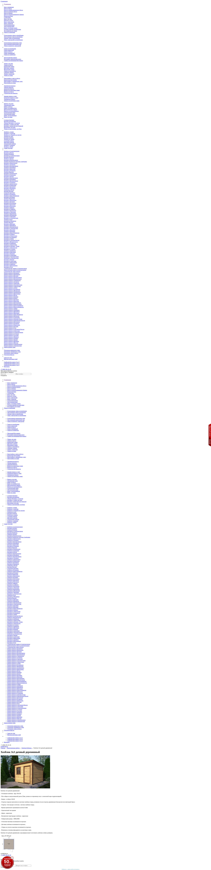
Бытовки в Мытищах (10, 252)
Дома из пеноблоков (9, 34)
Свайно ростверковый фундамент (13, 60)
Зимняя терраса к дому (10, 96)
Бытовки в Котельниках (10, 265)
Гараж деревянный (9, 53)
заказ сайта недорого (73, 869)
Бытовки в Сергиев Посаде (11, 240)
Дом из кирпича (8, 41)
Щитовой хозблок (9, 142)
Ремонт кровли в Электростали (13, 345)
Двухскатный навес (9, 114)
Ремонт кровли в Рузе (10, 328)
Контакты (6, 366)
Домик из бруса (8, 65)
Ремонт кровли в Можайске (12, 311)
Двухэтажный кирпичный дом (12, 44)
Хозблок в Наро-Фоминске (11, 195)
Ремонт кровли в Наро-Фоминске (13, 314)
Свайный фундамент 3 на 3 (11, 365)
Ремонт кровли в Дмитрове (11, 283)
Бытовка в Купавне (9, 197)
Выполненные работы (10, 149)
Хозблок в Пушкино (9, 194)
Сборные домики (9, 72)
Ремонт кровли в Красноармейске (13, 305)
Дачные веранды (8, 87)
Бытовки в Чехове (9, 259)
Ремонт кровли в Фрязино (11, 337)
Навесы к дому (8, 102)
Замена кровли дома (9, 347)
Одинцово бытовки (9, 192)
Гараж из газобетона (9, 54)
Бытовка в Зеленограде (10, 173)
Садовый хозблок (9, 141)
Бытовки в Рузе (8, 267)
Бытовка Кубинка (9, 157)
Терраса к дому (8, 94)
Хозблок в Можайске (10, 225)
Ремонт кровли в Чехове (11, 340)
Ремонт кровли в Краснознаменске (14, 307)
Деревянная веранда (9, 86)
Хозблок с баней (8, 146)
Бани (5, 5)
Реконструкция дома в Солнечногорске (15, 270)
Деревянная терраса (9, 99)
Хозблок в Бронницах (10, 213)
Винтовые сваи (8, 356)
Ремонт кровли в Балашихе (11, 273)
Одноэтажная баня (9, 25)
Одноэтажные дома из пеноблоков (13, 35)
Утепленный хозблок (10, 143)
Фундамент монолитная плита (12, 59)
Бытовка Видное (8, 191)
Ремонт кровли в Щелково (11, 341)
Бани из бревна (8, 13)
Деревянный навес (9, 105)
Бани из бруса (8, 8)
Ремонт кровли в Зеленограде (12, 292)
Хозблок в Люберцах (10, 250)
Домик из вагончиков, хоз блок (13, 129)
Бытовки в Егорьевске (10, 237)
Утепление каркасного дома (12, 350)
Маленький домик (9, 69)
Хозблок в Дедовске (9, 164)
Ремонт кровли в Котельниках (12, 302)
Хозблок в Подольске (10, 210)
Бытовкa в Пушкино (9, 170)
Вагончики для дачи (9, 127)
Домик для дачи (8, 63)
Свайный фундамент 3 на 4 (11, 363)
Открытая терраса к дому (11, 97)
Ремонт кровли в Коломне (11, 299)
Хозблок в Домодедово (10, 244)
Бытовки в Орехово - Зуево (11, 246)
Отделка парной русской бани (12, 29)
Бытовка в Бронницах (10, 200)
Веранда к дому (8, 84)
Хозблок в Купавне (9, 201)
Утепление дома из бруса (11, 353)
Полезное (6, 360)
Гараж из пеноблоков (10, 48)
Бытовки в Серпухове (10, 261)
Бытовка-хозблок (9, 138)
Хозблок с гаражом (9, 145)
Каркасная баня (8, 16)
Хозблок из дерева (9, 139)
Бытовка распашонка (10, 121)
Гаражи (6, 47)
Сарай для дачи (8, 148)
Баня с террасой (8, 23)
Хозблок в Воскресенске (11, 242)
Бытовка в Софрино (9, 209)
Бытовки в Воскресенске (11, 227)
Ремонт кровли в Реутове (11, 326)
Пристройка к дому (9, 77)
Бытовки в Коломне (9, 230)
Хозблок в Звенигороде (10, 184)
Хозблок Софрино (9, 207)
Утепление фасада (9, 354)
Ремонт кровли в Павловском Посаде (14, 320)
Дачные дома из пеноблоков (12, 38)
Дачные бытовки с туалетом (12, 123)
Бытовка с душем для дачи (11, 124)
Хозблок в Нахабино (10, 167)
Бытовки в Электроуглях (11, 228)
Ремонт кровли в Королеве (11, 301)
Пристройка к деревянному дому (13, 81)
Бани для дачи (8, 19)
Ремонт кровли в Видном (11, 276)
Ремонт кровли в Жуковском (12, 291)
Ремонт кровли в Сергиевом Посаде (14, 329)
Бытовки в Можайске (10, 221)
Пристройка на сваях (10, 83)
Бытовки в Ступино (9, 249)
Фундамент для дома (10, 56)
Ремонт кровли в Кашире (11, 296)
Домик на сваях (8, 75)
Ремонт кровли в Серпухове (12, 331)
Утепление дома (8, 348)
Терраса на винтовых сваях (11, 100)
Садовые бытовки (9, 120)
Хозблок (6, 130)
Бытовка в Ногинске (10, 206)
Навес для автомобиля (10, 115)
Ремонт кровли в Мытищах (11, 313)
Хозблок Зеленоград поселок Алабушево (15, 161)
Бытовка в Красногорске (11, 160)
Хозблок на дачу (8, 136)
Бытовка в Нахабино (10, 179)
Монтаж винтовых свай (10, 359)
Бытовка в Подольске (10, 203)
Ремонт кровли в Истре (10, 295)
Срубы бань (7, 17)
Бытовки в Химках (9, 234)
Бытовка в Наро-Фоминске (11, 233)
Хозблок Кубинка (9, 154)
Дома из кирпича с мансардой (12, 45)
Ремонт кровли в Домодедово (12, 286)
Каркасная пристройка (10, 80)
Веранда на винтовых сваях (12, 90)
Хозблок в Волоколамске (11, 181)
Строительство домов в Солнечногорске (15, 268)
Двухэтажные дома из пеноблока (13, 37)
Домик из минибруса (10, 71)
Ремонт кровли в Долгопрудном (13, 285)
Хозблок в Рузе (8, 219)
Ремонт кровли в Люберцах (12, 310)
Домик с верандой (9, 74)
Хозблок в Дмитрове (10, 216)
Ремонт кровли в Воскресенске (13, 279)
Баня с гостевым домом (10, 28)
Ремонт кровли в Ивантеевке (12, 293)
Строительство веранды (10, 93)
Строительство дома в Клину (12, 271)
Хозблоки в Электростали (11, 258)
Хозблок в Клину (9, 158)
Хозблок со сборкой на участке (12, 135)
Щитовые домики (9, 68)
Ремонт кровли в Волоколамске (13, 277)
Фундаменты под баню (10, 31)
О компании (4, 1)
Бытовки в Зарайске (9, 264)
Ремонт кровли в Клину (10, 298)
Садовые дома (8, 62)
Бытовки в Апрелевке (10, 255)
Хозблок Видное (8, 222)
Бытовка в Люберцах (10, 243)
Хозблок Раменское (9, 198)
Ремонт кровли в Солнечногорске (13, 332)
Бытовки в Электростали (11, 218)
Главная (3, 748)
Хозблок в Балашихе (9, 187)
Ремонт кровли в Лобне (10, 308)
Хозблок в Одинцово (10, 175)
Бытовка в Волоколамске (11, 166)
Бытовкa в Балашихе (10, 188)
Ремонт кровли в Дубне (10, 288)
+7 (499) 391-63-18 (6, 369)
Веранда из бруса (9, 91)
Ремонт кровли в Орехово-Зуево (13, 319)
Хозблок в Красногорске (11, 178)
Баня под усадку (8, 20)
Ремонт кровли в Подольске (12, 322)
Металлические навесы (10, 109)
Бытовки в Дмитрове (10, 212)
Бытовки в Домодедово (10, 236)
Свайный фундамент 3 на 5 (11, 362)
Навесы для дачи (8, 103)
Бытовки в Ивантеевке (10, 262)
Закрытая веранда (9, 89)
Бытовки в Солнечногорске (12, 155)
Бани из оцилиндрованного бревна (14, 14)
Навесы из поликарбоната (11, 111)
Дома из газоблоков (9, 32)
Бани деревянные (9, 7)
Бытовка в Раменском (10, 185)
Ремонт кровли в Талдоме (11, 335)
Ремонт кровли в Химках (11, 338)
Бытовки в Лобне (9, 239)
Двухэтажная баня (9, 26)
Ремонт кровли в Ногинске (11, 316)
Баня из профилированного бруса (13, 10)
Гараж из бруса (8, 51)
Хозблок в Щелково (9, 231)
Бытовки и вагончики (10, 118)
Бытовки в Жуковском (10, 215)
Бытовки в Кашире (9, 253)
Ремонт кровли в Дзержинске (12, 280)
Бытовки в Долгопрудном (11, 256)
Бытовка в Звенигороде (10, 163)
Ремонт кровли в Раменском (12, 325)
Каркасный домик (9, 66)
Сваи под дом (8, 357)
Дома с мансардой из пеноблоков (13, 40)
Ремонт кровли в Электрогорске (13, 344)
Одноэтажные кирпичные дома (13, 42)
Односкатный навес (9, 112)
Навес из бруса (8, 106)
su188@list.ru (4, 746)
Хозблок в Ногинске (9, 204)
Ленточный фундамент (10, 57)
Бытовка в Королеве (9, 169)
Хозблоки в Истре (9, 190)
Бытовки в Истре (9, 176)
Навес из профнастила (10, 108)
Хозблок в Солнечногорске (11, 151)
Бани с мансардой (9, 22)
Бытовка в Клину (9, 152)
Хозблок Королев (9, 172)
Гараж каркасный (9, 50)
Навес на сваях (8, 117)
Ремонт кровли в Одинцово (12, 317)
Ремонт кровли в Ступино (11, 334)
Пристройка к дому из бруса (12, 78)
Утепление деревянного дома (12, 351)
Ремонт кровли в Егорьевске (12, 289)
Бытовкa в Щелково (9, 224)
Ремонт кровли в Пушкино (11, 323)
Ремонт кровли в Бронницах (12, 274)
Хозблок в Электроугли (10, 247)
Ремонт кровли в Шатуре (11, 342)
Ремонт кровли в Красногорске (13, 304)
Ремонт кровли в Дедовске (11, 282)
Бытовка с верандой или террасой (13, 126)
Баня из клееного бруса (10, 11)
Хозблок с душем (9, 132)
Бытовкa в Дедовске (9, 182)
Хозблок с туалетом (9, 133)
